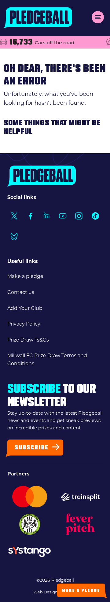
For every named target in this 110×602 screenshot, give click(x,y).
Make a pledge (25, 276)
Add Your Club (24, 308)
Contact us (20, 292)
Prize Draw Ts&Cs (28, 340)
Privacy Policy (23, 324)
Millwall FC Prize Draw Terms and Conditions (47, 360)
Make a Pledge (81, 590)
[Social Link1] (13, 215)
